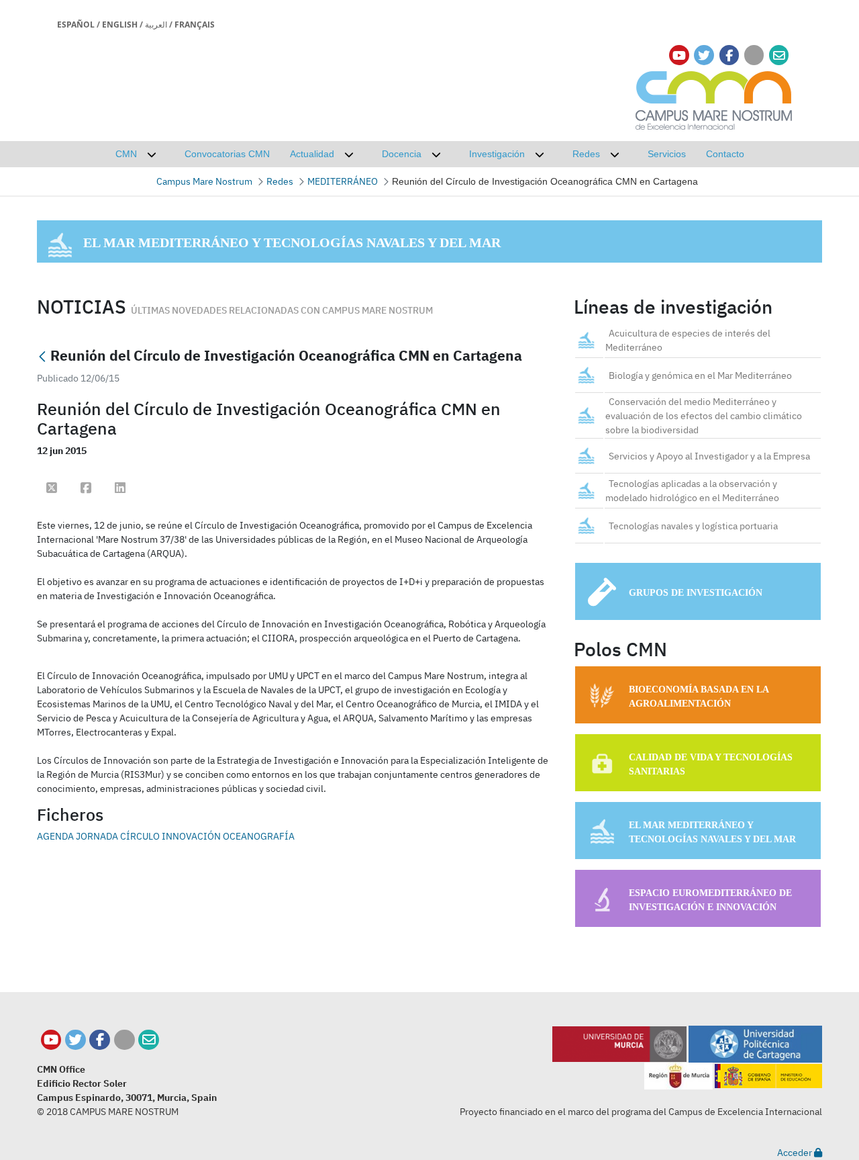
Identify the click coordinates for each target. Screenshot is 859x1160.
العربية (156, 24)
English (120, 24)
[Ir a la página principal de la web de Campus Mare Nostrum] (714, 98)
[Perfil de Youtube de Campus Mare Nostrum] (51, 1040)
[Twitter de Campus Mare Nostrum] (75, 1040)
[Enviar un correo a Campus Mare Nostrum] (148, 1040)
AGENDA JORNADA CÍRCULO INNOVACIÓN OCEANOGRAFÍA (166, 836)
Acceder (795, 1153)
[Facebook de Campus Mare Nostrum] (99, 1040)
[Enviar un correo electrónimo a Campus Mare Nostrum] (779, 55)
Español (76, 24)
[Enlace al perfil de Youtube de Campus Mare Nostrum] (679, 55)
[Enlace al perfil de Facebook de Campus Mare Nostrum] (729, 55)
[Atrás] (42, 357)
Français (194, 24)
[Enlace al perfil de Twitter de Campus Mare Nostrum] (704, 55)
